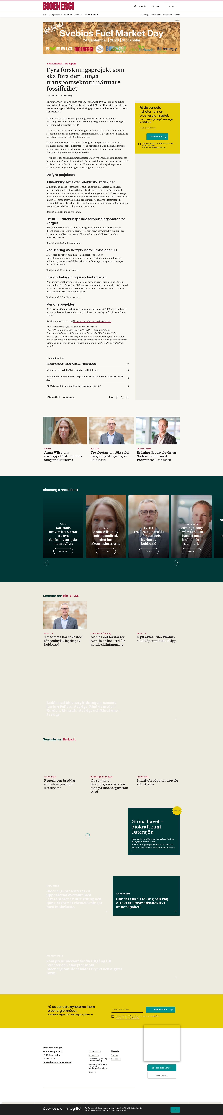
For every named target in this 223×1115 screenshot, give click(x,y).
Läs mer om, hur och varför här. (112, 1110)
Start (45, 15)
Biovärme (68, 15)
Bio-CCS (78, 15)
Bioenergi (68, 95)
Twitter (114, 1055)
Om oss (177, 15)
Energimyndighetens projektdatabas (92, 321)
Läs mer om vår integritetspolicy (154, 147)
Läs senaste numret (162, 1068)
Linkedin (115, 1051)
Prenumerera (155, 15)
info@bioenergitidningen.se (57, 1062)
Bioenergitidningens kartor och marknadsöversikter (98, 1066)
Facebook (116, 1059)
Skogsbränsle (56, 15)
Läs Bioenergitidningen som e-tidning (99, 1060)
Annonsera (167, 15)
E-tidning (144, 15)
